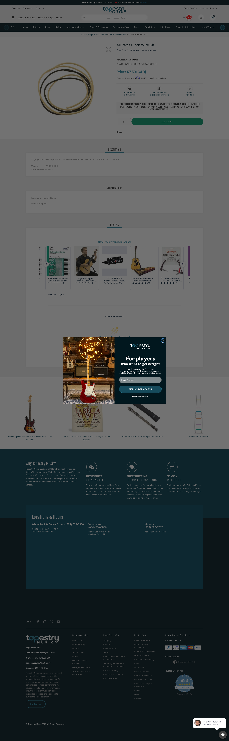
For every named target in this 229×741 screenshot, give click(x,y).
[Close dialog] (163, 340)
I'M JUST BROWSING (140, 396)
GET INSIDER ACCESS (140, 389)
